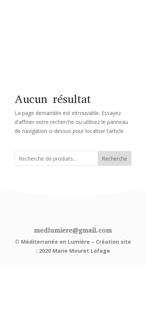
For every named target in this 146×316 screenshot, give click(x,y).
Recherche (114, 158)
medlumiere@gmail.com (73, 230)
